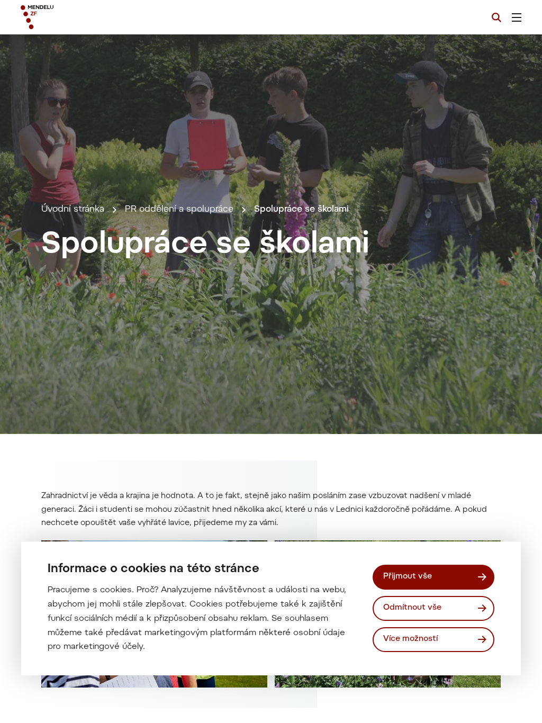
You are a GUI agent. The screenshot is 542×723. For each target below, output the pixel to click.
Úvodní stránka (72, 209)
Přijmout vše (407, 577)
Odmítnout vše (412, 608)
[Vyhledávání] (496, 17)
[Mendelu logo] (78, 17)
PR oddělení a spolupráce (179, 209)
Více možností (410, 639)
